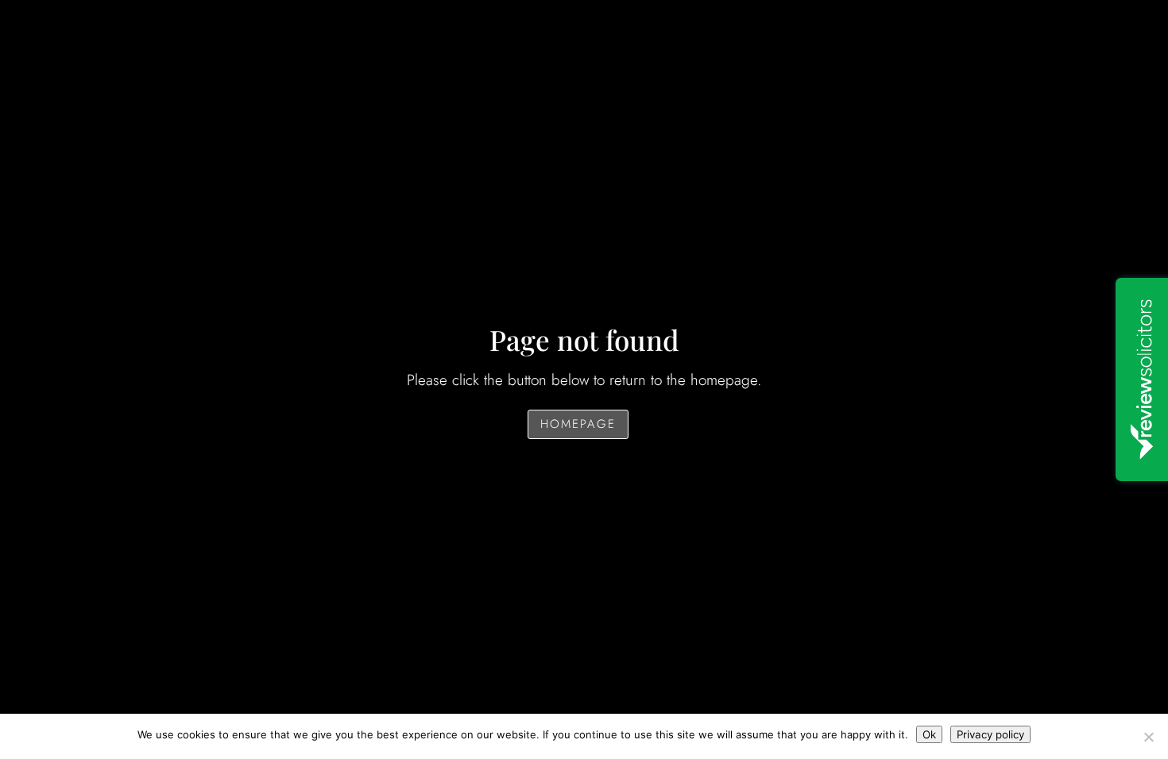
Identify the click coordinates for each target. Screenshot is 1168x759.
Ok (929, 734)
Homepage (578, 424)
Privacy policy (990, 734)
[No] (1148, 737)
